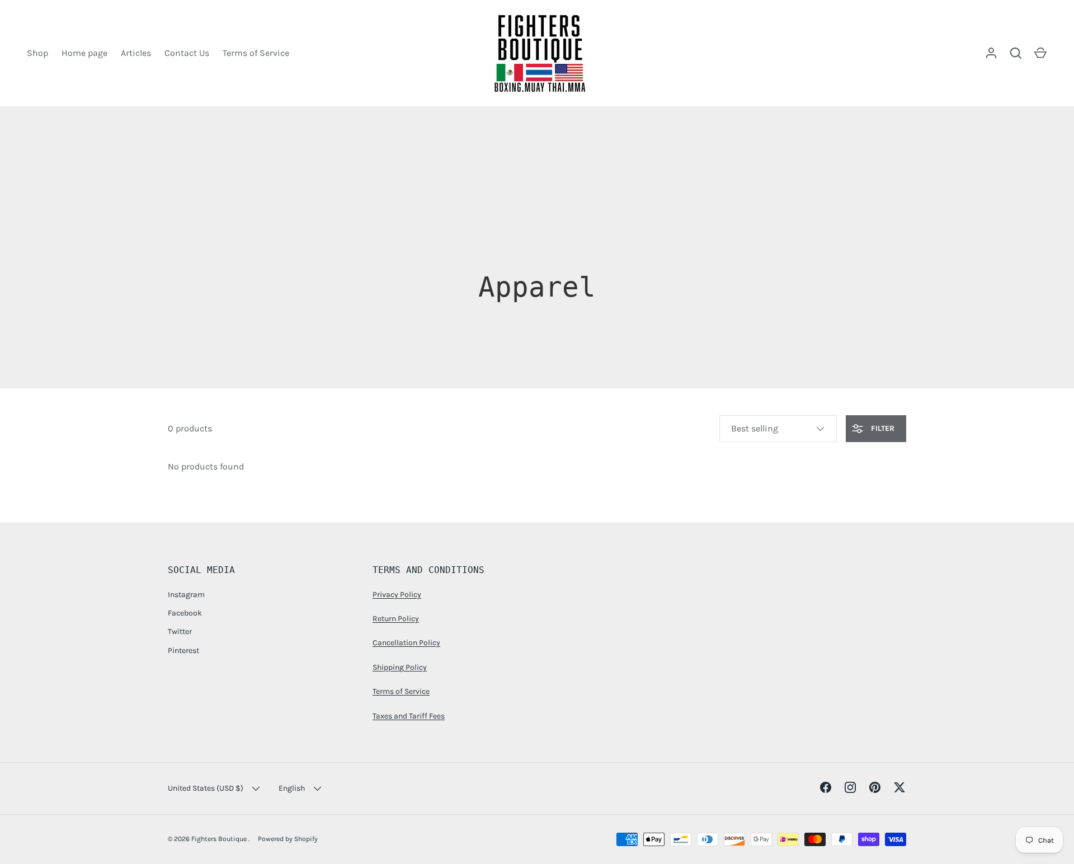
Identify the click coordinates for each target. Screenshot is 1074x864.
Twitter (180, 631)
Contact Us (186, 53)
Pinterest (183, 650)
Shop (37, 53)
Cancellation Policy (406, 642)
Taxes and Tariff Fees (409, 716)
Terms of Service (256, 53)
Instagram (186, 594)
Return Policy (396, 618)
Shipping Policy (400, 667)
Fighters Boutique (219, 839)
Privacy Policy (397, 594)
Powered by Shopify (288, 839)
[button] (1040, 53)
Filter (881, 428)
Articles (136, 53)
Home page (84, 53)
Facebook (185, 613)
